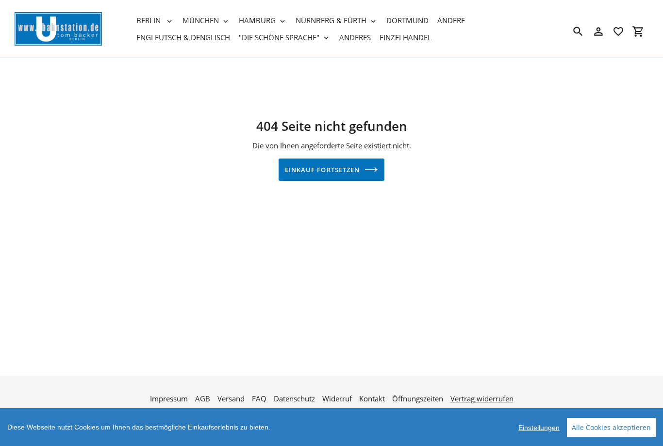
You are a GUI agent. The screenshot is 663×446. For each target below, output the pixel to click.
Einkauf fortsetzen (322, 169)
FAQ (259, 398)
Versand (231, 398)
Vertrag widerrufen (482, 398)
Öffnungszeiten (417, 398)
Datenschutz (294, 398)
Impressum (169, 398)
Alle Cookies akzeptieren (611, 427)
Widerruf (337, 398)
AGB (202, 398)
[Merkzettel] (618, 31)
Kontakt (372, 398)
